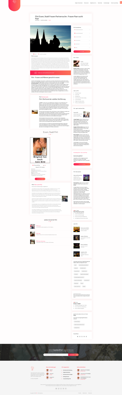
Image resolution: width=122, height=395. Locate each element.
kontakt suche (84, 271)
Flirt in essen (34, 56)
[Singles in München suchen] (76, 237)
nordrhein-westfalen (44, 20)
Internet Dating (77, 321)
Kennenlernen (86, 280)
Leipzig (78, 295)
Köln (83, 294)
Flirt (35, 54)
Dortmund (75, 295)
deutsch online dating (77, 280)
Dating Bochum (66, 376)
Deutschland (37, 20)
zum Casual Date (78, 99)
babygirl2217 (52, 377)
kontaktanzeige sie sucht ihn (79, 277)
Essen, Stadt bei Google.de (79, 308)
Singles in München (84, 236)
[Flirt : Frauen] (76, 63)
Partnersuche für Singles (67, 374)
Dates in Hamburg (84, 244)
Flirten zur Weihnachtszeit (79, 102)
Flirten (82, 283)
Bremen (88, 294)
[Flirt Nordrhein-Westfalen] (32, 233)
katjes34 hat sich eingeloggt (85, 369)
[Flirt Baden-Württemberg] (32, 241)
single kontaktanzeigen (84, 274)
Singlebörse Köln (84, 252)
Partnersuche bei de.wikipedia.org (81, 216)
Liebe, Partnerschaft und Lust (79, 324)
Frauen (82, 61)
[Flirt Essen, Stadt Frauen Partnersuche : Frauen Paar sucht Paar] (14, 1)
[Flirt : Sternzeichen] (86, 177)
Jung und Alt (75, 112)
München (80, 294)
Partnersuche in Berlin (85, 228)
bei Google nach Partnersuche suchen (81, 218)
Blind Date (76, 283)
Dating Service (76, 327)
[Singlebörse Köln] (76, 253)
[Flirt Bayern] (32, 226)
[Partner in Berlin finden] (76, 229)
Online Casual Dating (114, 2)
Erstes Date (77, 94)
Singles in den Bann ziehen (79, 101)
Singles (84, 286)
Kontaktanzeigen (106, 2)
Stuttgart (84, 295)
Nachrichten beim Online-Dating (80, 97)
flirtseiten (76, 274)
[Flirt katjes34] (40, 150)
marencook (51, 373)
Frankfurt (81, 295)
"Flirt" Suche (82, 51)
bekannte (76, 268)
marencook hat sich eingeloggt (85, 373)
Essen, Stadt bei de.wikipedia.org (80, 306)
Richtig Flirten (77, 96)
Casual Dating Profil (67, 378)
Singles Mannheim (66, 372)
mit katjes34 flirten (40, 178)
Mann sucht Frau (77, 286)
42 (44, 165)
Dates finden (100, 2)
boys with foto (76, 271)
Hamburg (77, 294)
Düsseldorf (88, 295)
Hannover (85, 294)
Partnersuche (86, 2)
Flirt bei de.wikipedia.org (79, 213)
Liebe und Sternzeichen (77, 175)
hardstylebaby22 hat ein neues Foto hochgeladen (86, 378)
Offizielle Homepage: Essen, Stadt (81, 305)
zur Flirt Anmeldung (82, 164)
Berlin (74, 294)
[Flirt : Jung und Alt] (86, 114)
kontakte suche (82, 268)
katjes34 (51, 369)
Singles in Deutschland (78, 2)
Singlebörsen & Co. (93, 2)
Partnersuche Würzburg (67, 370)
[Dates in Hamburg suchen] (76, 245)
